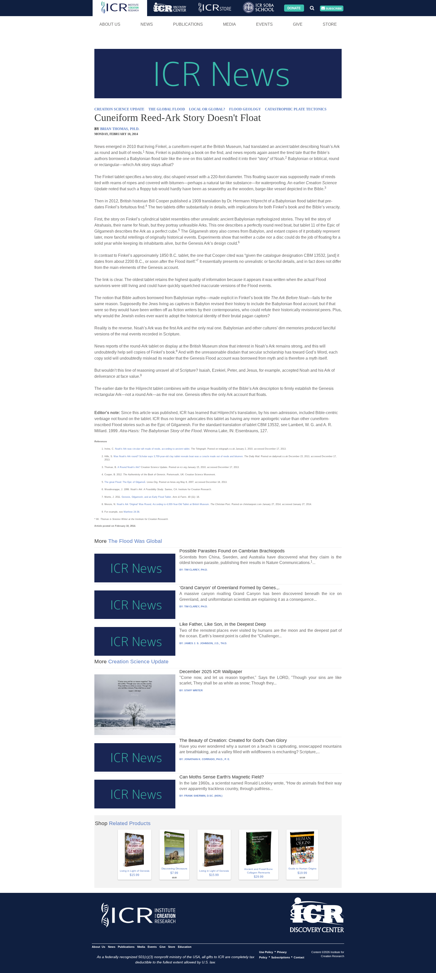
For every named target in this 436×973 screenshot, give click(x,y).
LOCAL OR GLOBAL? (207, 109)
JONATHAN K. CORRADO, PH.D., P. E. (207, 759)
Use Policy (266, 951)
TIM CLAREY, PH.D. (196, 569)
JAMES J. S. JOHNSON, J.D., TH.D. (205, 643)
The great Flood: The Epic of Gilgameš (124, 482)
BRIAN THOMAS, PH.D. (120, 129)
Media (229, 24)
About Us (109, 24)
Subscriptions (280, 957)
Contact (299, 957)
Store (330, 24)
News (147, 24)
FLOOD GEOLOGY (245, 109)
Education (184, 946)
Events (264, 24)
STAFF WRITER (193, 690)
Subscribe (333, 8)
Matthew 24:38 (131, 512)
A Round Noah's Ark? (129, 467)
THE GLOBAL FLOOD (166, 109)
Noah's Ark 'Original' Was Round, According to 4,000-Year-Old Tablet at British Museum (163, 504)
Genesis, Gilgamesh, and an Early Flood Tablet (146, 497)
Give (298, 24)
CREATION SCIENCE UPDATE (119, 109)
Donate (294, 8)
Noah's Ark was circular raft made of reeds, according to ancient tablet (152, 449)
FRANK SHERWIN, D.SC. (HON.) (203, 795)
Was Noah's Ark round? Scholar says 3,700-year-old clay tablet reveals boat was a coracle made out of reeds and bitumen (178, 456)
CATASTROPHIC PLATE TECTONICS (295, 109)
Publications (188, 24)
